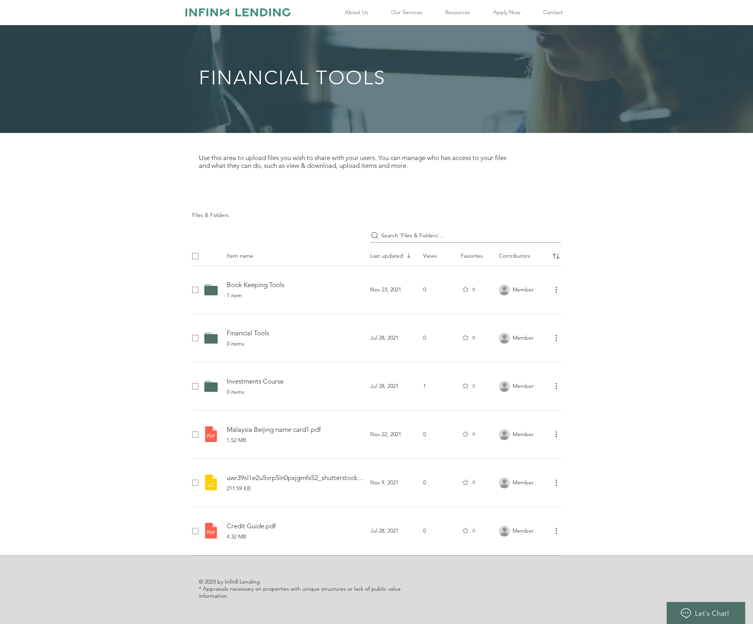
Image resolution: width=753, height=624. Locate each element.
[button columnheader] (556, 256)
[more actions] (556, 289)
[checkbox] (195, 256)
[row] (376, 255)
